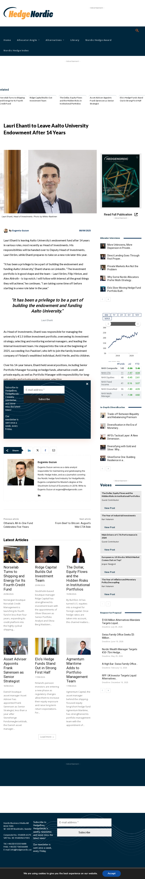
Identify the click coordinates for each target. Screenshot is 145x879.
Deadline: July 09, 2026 (112, 627)
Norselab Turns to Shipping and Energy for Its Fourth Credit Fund (14, 578)
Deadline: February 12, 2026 (114, 668)
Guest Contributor (110, 500)
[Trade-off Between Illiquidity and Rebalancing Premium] (103, 415)
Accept (111, 873)
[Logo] (9, 13)
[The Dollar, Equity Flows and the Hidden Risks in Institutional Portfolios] (78, 554)
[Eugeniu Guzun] (6, 231)
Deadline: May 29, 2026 (112, 656)
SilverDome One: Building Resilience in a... (121, 459)
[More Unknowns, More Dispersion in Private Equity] (103, 246)
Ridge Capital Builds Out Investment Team (41, 99)
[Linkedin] (29, 450)
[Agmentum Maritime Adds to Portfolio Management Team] (78, 646)
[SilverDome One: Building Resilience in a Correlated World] (103, 458)
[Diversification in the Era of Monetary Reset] (103, 426)
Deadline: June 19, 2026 (112, 641)
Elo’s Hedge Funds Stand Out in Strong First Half (131, 99)
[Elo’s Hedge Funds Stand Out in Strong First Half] (47, 646)
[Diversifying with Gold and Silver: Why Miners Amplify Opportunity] (103, 447)
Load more (45, 736)
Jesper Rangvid (109, 564)
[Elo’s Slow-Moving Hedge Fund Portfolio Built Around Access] (103, 289)
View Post (109, 508)
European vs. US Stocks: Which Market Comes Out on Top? (121, 558)
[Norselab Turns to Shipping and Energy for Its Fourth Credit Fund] (16, 554)
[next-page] (108, 299)
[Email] (53, 450)
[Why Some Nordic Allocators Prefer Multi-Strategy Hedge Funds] (103, 278)
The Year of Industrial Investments (119, 515)
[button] (137, 30)
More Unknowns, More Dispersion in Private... (119, 246)
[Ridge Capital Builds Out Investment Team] (47, 554)
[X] (37, 450)
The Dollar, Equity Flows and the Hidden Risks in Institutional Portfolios (71, 100)
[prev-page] (102, 299)
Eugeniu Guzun (20, 230)
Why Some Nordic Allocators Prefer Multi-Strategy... (123, 279)
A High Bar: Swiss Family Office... (120, 663)
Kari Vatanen (108, 519)
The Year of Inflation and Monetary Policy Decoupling (119, 581)
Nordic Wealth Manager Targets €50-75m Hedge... (119, 651)
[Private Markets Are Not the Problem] (103, 267)
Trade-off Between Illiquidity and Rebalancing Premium (123, 416)
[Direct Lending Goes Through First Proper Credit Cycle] (103, 256)
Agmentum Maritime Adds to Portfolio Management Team (77, 670)
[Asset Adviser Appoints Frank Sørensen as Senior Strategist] (16, 646)
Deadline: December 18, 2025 (115, 682)
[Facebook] (45, 450)
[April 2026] (120, 180)
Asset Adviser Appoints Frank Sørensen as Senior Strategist (102, 100)
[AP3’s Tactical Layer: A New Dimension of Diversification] (103, 436)
